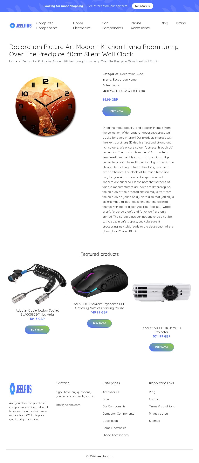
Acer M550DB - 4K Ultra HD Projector (162, 330)
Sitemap (154, 421)
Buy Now (116, 111)
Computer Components (47, 25)
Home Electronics (82, 25)
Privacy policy (158, 413)
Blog (164, 23)
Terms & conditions (162, 406)
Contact (154, 399)
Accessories (110, 392)
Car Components (112, 25)
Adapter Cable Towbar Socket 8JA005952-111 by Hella (37, 312)
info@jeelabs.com (68, 405)
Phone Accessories (140, 25)
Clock (140, 74)
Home (13, 61)
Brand (181, 23)
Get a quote (142, 5)
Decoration (127, 74)
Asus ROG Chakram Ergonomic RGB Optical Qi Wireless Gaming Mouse (99, 306)
